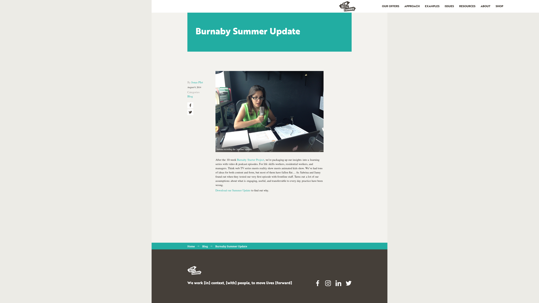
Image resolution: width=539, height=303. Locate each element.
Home (191, 246)
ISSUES (449, 6)
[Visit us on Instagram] (328, 283)
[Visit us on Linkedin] (338, 283)
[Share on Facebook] (190, 105)
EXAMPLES (432, 6)
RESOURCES (467, 6)
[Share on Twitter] (190, 112)
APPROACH (412, 6)
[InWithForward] (347, 6)
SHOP (499, 6)
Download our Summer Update (233, 190)
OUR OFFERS (390, 6)
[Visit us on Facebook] (318, 283)
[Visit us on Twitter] (349, 283)
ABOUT (485, 6)
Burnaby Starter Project (250, 160)
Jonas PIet (197, 82)
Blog (190, 96)
